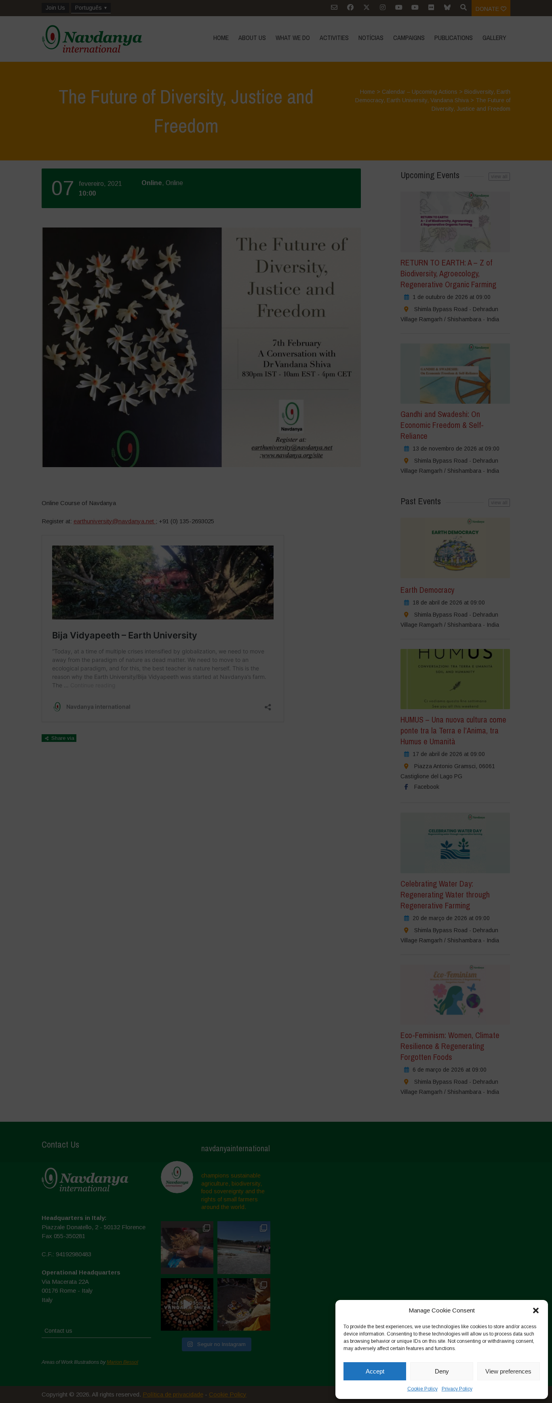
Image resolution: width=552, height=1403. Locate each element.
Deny (442, 1371)
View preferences (508, 1371)
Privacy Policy (457, 1389)
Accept (375, 1371)
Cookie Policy (422, 1389)
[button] (536, 1310)
